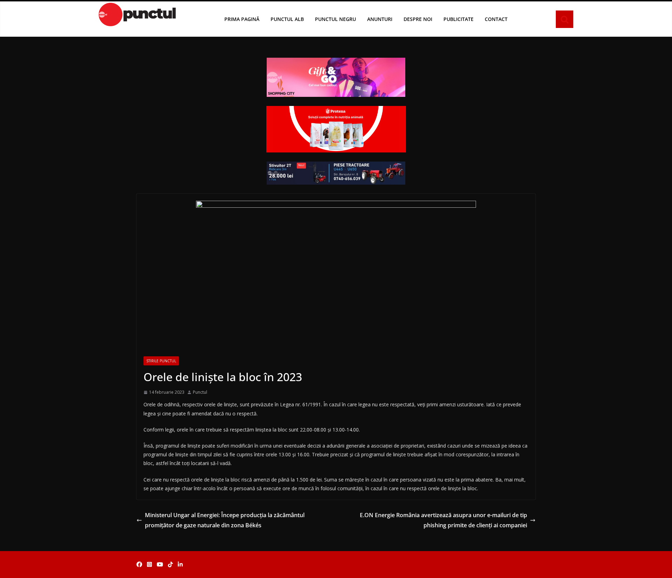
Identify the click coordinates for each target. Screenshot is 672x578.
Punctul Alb (287, 19)
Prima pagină (241, 19)
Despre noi (418, 19)
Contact (496, 19)
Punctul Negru (335, 19)
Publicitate (458, 19)
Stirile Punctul (161, 360)
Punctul (200, 392)
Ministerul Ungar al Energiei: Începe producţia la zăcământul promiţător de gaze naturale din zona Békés (224, 520)
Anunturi (379, 19)
